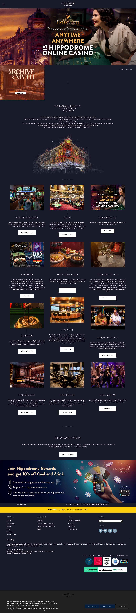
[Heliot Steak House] (67, 254)
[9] (130, 69)
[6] (126, 69)
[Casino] (67, 197)
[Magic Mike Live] (108, 375)
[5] (125, 69)
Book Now (67, 349)
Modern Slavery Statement (46, 526)
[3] (122, 69)
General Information (74, 521)
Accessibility (11, 523)
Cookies (111, 555)
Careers (40, 521)
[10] (131, 69)
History (9, 526)
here (41, 546)
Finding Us (71, 523)
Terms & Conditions (88, 555)
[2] (121, 69)
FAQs (8, 529)
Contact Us (71, 526)
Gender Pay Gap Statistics (46, 523)
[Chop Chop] (68, 82)
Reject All (107, 606)
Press (39, 529)
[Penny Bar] (67, 310)
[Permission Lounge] (108, 317)
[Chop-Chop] (27, 315)
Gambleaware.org (122, 555)
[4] (123, 69)
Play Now (107, 231)
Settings (122, 606)
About (9, 521)
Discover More (26, 232)
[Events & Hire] (67, 375)
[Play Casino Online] (108, 197)
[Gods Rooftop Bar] (108, 254)
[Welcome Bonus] (27, 254)
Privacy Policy (102, 555)
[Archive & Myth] (27, 375)
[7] (127, 69)
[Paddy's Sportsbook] (27, 197)
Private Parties (12, 535)
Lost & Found (72, 529)
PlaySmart (10, 532)
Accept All (92, 606)
